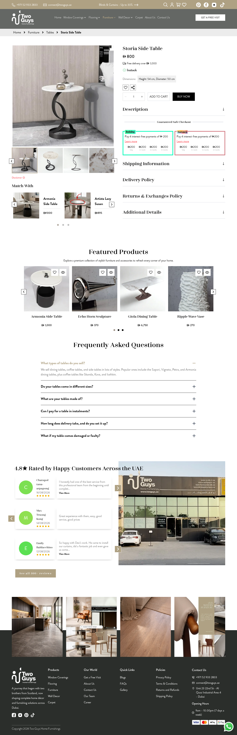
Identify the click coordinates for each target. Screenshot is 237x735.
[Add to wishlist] (54, 272)
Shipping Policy (164, 696)
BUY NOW (183, 97)
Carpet (51, 702)
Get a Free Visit (210, 17)
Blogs (123, 677)
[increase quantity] (125, 96)
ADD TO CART (159, 97)
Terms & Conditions (166, 684)
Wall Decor (54, 696)
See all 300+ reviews (35, 573)
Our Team (89, 696)
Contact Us (90, 690)
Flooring (52, 684)
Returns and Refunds (167, 690)
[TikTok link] (222, 5)
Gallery (124, 690)
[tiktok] (33, 715)
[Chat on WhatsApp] (229, 727)
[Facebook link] (206, 4)
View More (64, 493)
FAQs (123, 684)
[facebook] (14, 715)
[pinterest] (26, 715)
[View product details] (63, 272)
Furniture (53, 690)
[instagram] (20, 715)
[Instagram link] (214, 5)
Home (17, 32)
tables (50, 32)
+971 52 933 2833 (27, 5)
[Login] (172, 4)
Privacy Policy (163, 677)
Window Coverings (58, 677)
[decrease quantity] (142, 96)
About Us (89, 684)
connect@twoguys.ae (59, 5)
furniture (33, 32)
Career (87, 702)
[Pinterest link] (198, 4)
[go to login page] (172, 5)
